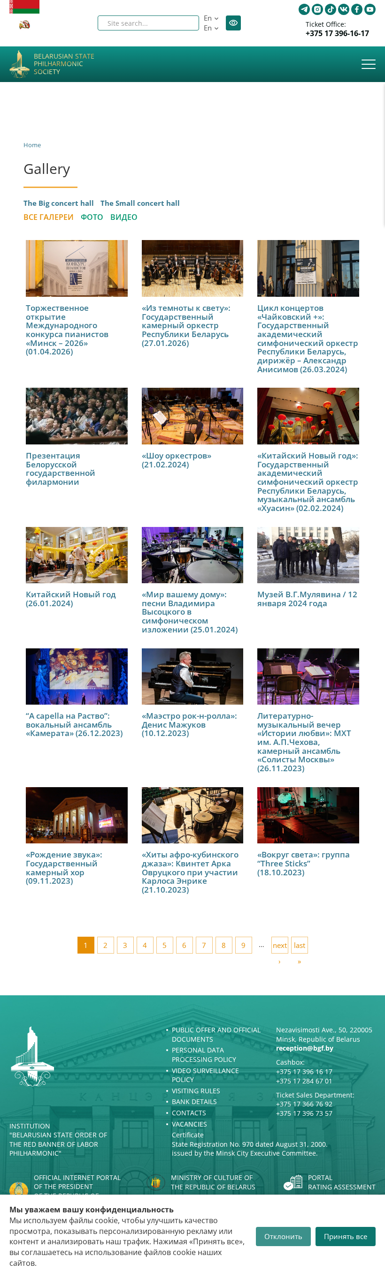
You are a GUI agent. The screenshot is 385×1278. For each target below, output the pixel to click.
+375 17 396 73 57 (304, 1113)
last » (299, 947)
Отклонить (283, 1236)
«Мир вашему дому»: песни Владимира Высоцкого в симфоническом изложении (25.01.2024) (190, 612)
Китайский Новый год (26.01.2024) (71, 599)
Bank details (194, 1101)
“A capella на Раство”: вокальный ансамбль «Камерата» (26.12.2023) (74, 724)
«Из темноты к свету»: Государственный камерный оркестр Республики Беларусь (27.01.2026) (186, 325)
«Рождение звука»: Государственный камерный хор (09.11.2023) (64, 867)
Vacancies (189, 1124)
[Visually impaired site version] (233, 22)
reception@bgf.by (304, 1048)
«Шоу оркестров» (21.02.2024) (176, 460)
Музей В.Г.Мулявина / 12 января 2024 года (307, 599)
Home (32, 145)
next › (280, 947)
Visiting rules (196, 1090)
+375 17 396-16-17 (337, 33)
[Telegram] (304, 9)
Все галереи (48, 217)
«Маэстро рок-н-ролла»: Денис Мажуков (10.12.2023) (189, 724)
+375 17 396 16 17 (304, 1071)
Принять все (345, 1236)
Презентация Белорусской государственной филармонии (60, 468)
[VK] (343, 9)
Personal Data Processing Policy (204, 1054)
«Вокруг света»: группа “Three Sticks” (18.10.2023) (303, 863)
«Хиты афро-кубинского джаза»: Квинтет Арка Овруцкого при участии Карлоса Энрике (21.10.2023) (190, 872)
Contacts (189, 1112)
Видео (124, 217)
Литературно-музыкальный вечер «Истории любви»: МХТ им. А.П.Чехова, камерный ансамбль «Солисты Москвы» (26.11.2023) (304, 742)
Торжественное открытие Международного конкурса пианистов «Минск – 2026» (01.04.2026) (67, 329)
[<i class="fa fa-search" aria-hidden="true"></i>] (184, 23)
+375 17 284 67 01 (304, 1080)
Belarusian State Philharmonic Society (64, 64)
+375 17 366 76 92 (304, 1103)
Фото (92, 217)
